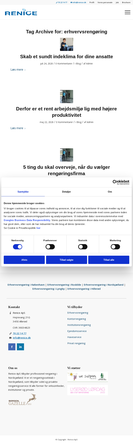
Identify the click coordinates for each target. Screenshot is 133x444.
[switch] (50, 246)
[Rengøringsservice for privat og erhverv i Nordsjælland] (21, 12)
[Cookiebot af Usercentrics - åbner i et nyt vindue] (115, 182)
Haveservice (74, 337)
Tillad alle (108, 259)
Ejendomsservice (77, 331)
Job (117, 2)
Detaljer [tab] (66, 191)
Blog (78, 63)
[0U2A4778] (66, 44)
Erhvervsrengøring (77, 312)
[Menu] (125, 12)
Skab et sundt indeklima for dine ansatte (66, 56)
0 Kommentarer (63, 63)
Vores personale (105, 2)
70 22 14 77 (62, 2)
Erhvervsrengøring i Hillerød (84, 288)
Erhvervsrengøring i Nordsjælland (104, 284)
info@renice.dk (79, 2)
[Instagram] (20, 346)
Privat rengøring (76, 343)
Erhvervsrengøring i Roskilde (64, 284)
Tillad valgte (66, 259)
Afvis (24, 259)
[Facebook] (11, 346)
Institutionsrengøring (79, 324)
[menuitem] (61, 2)
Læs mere (17, 69)
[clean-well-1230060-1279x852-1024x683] (66, 96)
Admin (89, 63)
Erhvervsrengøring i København (26, 284)
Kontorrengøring (76, 318)
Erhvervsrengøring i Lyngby (48, 288)
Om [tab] (110, 191)
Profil (92, 2)
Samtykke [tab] (23, 191)
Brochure (126, 2)
